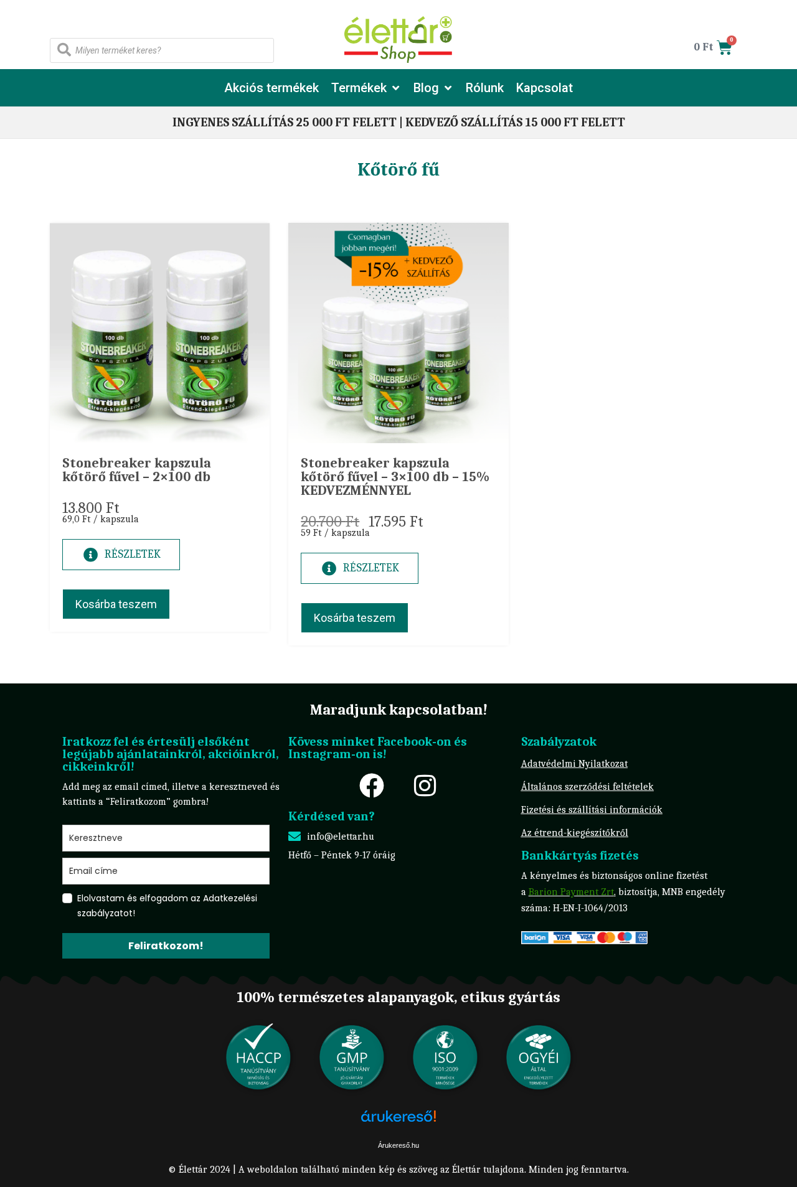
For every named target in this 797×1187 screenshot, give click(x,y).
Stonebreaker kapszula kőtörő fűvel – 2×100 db (136, 470)
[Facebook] (372, 785)
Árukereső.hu (398, 1145)
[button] (366, 87)
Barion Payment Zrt (571, 892)
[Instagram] (425, 785)
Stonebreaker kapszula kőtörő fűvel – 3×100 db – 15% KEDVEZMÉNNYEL (395, 477)
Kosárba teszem (116, 604)
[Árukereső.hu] (398, 1122)
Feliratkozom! (166, 946)
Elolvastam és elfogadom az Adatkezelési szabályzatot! (167, 905)
